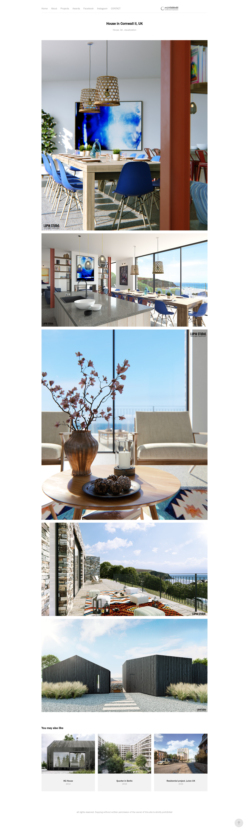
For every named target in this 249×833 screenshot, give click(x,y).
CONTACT (115, 8)
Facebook (88, 8)
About (54, 8)
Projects (65, 8)
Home (45, 8)
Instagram (102, 8)
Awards (76, 8)
